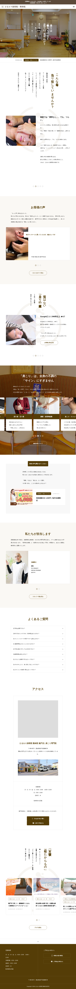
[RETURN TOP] (38, 941)
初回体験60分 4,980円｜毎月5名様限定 (50, 60)
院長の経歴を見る (49, 345)
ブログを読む (38, 927)
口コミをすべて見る (38, 273)
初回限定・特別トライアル (31, 60)
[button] (33, 186)
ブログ (22, 899)
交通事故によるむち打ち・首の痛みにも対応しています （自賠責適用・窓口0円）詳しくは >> (38, 2)
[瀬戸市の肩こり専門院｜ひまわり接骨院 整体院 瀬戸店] (38, 6)
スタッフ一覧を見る (38, 596)
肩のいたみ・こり (13, 899)
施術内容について (38, 443)
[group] (19, 414)
